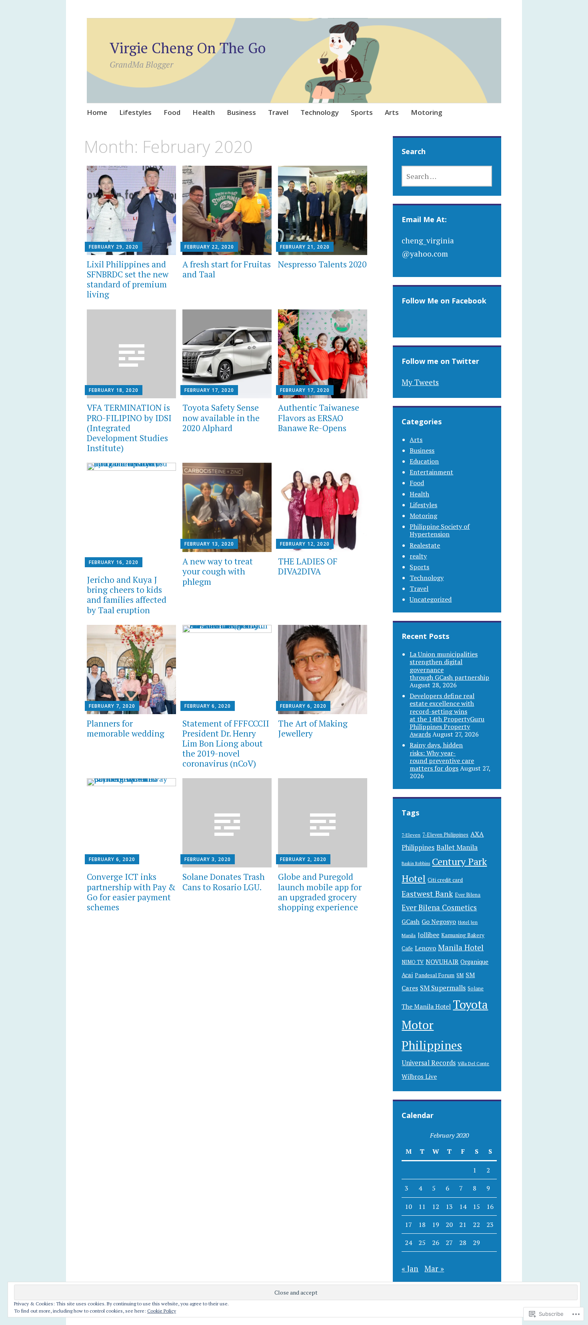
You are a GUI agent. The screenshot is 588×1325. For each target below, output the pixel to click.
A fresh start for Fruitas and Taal (226, 269)
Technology (319, 112)
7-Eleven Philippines (445, 834)
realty (418, 556)
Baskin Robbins (416, 863)
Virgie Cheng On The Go (188, 47)
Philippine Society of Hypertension (440, 530)
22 (476, 1224)
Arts (392, 112)
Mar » (434, 1268)
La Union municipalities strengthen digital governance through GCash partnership (449, 666)
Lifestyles (135, 112)
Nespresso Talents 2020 (322, 264)
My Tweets (420, 382)
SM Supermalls (443, 987)
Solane (476, 988)
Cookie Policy (161, 1311)
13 (449, 1206)
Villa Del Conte (473, 1063)
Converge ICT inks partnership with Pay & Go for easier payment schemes (131, 892)
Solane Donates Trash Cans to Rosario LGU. (223, 881)
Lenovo (425, 948)
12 (435, 1206)
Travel (278, 112)
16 (490, 1206)
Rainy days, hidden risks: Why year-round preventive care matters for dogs (442, 757)
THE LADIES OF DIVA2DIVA (308, 566)
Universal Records (429, 1062)
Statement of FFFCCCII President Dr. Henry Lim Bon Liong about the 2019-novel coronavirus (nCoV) (225, 743)
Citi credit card (445, 879)
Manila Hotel (461, 947)
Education (424, 461)
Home (97, 112)
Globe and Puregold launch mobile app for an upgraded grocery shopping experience (320, 892)
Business (241, 112)
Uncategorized (431, 599)
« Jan (410, 1268)
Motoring (426, 112)
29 (476, 1242)
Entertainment (431, 472)
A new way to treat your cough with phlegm (217, 571)
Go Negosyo (439, 921)
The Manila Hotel (426, 1006)
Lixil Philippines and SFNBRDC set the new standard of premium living (127, 279)
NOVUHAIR (442, 962)
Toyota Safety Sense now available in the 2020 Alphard (221, 417)
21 (462, 1224)
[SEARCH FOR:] (447, 176)
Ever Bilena (467, 894)
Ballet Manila (457, 847)
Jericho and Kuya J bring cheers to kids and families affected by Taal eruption (126, 595)
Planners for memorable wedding (125, 728)
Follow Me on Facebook (444, 300)
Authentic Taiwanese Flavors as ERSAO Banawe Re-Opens (318, 417)
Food (172, 112)
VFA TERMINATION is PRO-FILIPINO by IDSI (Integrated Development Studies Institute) (129, 428)
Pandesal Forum (434, 975)
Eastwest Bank (427, 894)
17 (408, 1224)
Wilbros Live (419, 1076)
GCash (411, 921)
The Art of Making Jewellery (313, 728)
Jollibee (428, 934)
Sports (362, 112)
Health (203, 112)
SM (460, 975)
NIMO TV (413, 962)
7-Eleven (411, 835)
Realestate (425, 545)
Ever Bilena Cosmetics (439, 907)
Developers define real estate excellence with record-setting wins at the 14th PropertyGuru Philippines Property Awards (447, 715)
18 (422, 1224)
